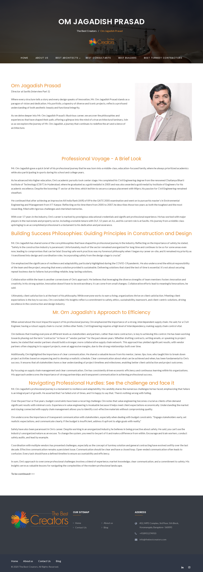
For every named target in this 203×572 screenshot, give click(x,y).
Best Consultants (98, 57)
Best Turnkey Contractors (163, 57)
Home (24, 57)
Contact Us (81, 527)
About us (42, 57)
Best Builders (127, 57)
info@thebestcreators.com (153, 539)
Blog (106, 527)
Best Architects (67, 57)
